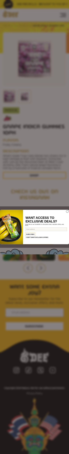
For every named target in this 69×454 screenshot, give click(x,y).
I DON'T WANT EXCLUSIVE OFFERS (37, 237)
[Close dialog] (67, 211)
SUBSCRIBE (30, 234)
